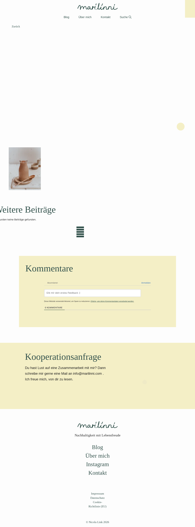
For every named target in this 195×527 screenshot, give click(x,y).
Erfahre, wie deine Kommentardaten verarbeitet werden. (112, 301)
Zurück (15, 26)
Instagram (97, 464)
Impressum (97, 493)
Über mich (97, 455)
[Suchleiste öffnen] (125, 17)
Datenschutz (97, 497)
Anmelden (146, 283)
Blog (97, 447)
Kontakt (97, 473)
